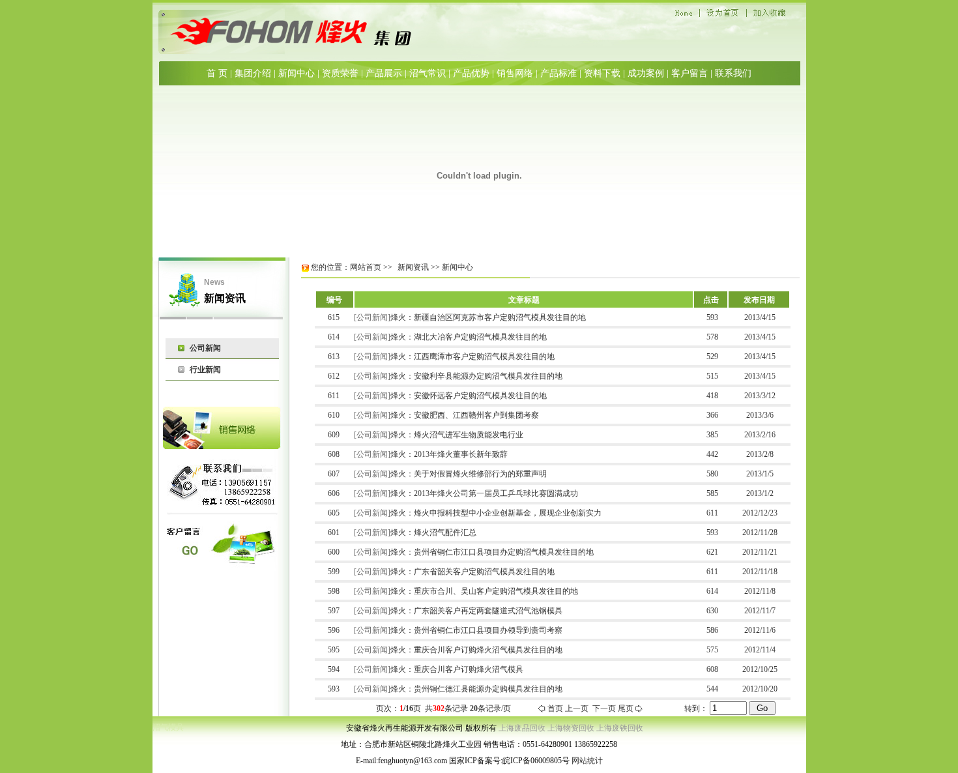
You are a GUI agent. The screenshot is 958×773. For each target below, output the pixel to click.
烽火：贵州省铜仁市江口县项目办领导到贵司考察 (476, 630)
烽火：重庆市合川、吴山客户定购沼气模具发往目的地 (484, 591)
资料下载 (602, 73)
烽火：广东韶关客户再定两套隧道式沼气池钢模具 (476, 610)
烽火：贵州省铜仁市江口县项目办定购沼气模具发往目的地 (492, 552)
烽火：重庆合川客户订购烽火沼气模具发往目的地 (476, 649)
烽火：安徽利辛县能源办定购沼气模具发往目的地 (476, 376)
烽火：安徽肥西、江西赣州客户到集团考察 (464, 415)
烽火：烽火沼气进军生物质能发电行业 (456, 434)
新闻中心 (296, 73)
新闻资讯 (413, 267)
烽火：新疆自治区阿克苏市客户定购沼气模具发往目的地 (488, 317)
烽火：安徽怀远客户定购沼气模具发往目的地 (468, 395)
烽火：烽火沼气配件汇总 (433, 532)
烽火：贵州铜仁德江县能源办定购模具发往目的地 (476, 688)
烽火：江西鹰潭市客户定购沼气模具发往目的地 (472, 356)
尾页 (625, 708)
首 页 (217, 73)
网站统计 (587, 760)
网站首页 (365, 267)
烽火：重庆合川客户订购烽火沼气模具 (456, 669)
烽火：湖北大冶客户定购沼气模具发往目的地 (468, 337)
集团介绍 (253, 73)
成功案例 (646, 73)
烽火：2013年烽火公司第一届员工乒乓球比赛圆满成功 (484, 493)
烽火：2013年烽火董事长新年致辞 (449, 454)
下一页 (604, 708)
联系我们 (733, 73)
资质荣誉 (340, 73)
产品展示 (384, 73)
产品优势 (471, 73)
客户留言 (689, 73)
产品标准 (558, 73)
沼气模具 (168, 727)
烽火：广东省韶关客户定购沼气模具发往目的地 (472, 571)
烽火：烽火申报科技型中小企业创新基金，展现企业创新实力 (496, 513)
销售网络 (515, 73)
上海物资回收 (570, 728)
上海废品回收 (522, 728)
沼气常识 (427, 73)
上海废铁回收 (619, 728)
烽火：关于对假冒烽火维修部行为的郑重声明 (468, 473)
